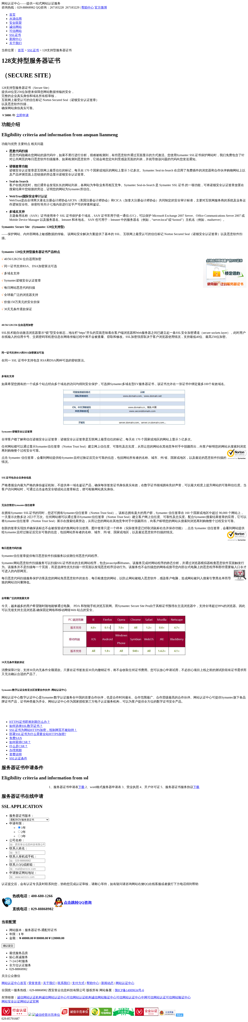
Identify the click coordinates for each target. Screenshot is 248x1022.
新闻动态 (107, 983)
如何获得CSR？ (20, 742)
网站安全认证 (11, 1001)
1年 (23, 827)
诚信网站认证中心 (54, 997)
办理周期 (15, 750)
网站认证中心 (125, 983)
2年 (23, 832)
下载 (81, 787)
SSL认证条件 (18, 758)
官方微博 (101, 7)
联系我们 (64, 983)
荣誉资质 (34, 983)
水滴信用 (15, 18)
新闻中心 (15, 39)
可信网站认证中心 (128, 997)
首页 (12, 14)
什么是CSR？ (18, 746)
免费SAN (15, 738)
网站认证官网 (29, 1001)
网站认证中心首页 (14, 983)
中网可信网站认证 (153, 997)
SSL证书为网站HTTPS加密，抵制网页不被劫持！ (43, 730)
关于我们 (15, 43)
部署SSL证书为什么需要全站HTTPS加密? (37, 734)
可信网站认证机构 (79, 997)
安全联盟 (15, 22)
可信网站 (15, 31)
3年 (23, 836)
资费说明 (15, 754)
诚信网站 (15, 26)
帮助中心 (87, 7)
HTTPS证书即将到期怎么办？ (29, 721)
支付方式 (78, 983)
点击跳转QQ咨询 (78, 902)
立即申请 (22, 115)
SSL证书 (15, 35)
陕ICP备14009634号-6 (129, 990)
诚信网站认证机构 (29, 997)
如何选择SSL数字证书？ (26, 726)
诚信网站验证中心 (103, 997)
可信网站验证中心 (178, 997)
